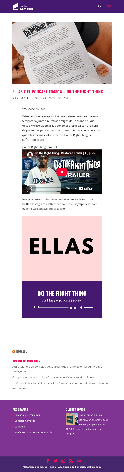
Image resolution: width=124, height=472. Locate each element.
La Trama (20, 426)
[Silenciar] (81, 307)
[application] (62, 307)
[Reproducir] (34, 307)
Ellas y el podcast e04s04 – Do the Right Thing (57, 91)
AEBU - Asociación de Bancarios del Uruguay (75, 466)
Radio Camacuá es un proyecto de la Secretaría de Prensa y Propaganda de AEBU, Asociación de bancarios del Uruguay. (87, 424)
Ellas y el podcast (56, 97)
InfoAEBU (21, 351)
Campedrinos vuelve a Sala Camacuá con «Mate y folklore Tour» (53, 377)
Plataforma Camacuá (35, 466)
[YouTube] (79, 461)
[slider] (87, 307)
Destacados (36, 97)
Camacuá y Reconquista (27, 414)
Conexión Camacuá (25, 420)
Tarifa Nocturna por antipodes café (33, 432)
